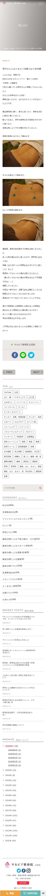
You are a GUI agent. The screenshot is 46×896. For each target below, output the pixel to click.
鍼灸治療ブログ (10, 566)
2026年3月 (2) (14, 758)
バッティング (23, 427)
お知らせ (7, 599)
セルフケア (19, 422)
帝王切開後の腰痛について (13, 725)
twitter (31, 355)
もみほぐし (8, 402)
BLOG (12, 48)
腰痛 (18, 461)
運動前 (35, 461)
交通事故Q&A (9, 573)
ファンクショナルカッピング (16, 519)
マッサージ (8, 437)
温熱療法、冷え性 (32, 452)
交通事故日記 (9, 512)
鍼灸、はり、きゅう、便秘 (30, 466)
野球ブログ (8, 532)
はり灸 (31, 397)
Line (23, 355)
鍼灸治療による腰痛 (12, 559)
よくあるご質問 (10, 586)
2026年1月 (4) (14, 765)
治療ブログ (8, 593)
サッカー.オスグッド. (12, 412)
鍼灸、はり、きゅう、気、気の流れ (18, 471)
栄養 (32, 447)
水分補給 (7, 452)
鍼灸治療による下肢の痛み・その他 (19, 539)
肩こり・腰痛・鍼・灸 (32, 456)
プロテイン (29, 432)
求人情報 (18, 452)
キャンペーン (34, 402)
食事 (6, 476)
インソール (20, 402)
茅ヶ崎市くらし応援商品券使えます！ (18, 629)
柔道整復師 (22, 447)
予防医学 (20, 437)
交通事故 (30, 437)
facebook (15, 355)
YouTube (7, 392)
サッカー (21, 407)
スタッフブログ (10, 579)
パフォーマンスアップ (13, 432)
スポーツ (7, 422)
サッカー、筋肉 (35, 417)
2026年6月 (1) (14, 750)
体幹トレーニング (11, 442)
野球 (6, 466)
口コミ (6, 525)
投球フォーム (9, 447)
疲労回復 (7, 456)
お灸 (16, 392)
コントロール (9, 407)
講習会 (26, 461)
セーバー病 (31, 422)
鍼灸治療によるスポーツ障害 (16, 546)
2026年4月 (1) (14, 754)
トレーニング (9, 427)
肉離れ (17, 456)
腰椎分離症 (8, 461)
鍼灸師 (38, 471)
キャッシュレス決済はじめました (16, 640)
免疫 (30, 442)
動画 (37, 442)
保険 (23, 442)
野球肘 (13, 466)
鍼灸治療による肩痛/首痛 (14, 552)
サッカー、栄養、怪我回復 (14, 417)
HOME (6, 48)
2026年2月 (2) (14, 761)
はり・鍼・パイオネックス (14, 397)
